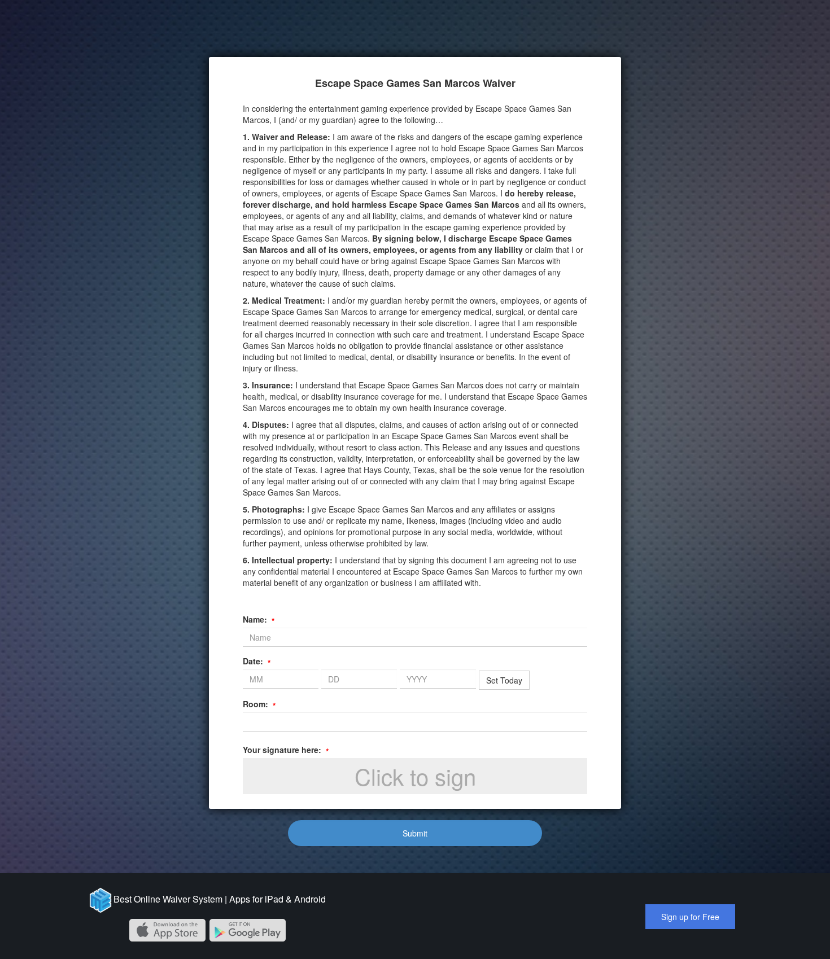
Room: (259, 704)
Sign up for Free (690, 916)
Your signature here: (286, 749)
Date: (256, 661)
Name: (258, 619)
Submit (415, 833)
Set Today (504, 680)
